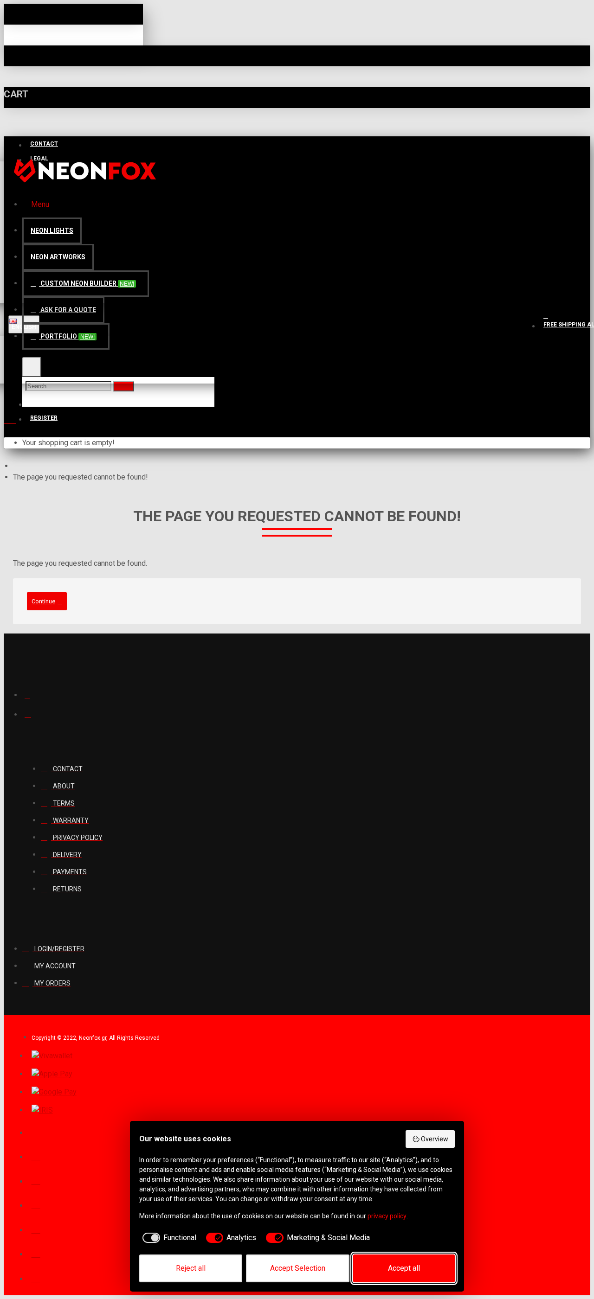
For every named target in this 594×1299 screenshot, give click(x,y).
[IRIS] (42, 1110)
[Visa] (36, 1156)
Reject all (191, 1268)
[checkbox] (167, 1237)
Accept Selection (297, 1268)
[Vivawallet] (52, 1056)
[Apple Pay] (52, 1074)
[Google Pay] (54, 1092)
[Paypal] (36, 1131)
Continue (43, 601)
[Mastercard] (36, 1180)
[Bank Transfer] (36, 1229)
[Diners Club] (36, 1204)
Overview (434, 1139)
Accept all (404, 1268)
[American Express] (36, 1253)
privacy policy (387, 1216)
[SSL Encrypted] (36, 1277)
